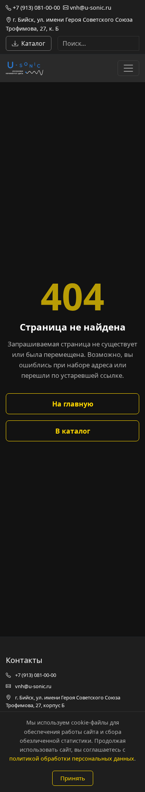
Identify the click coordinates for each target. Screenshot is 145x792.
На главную (72, 403)
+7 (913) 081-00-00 (35, 7)
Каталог (33, 43)
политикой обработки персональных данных (71, 758)
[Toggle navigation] (128, 68)
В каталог (72, 431)
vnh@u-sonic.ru (89, 7)
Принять (72, 778)
